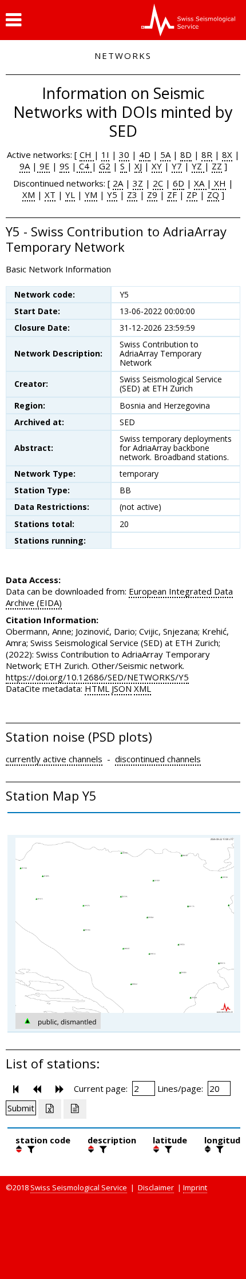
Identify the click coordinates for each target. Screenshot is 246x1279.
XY (157, 166)
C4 (84, 166)
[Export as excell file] (49, 1109)
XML (142, 688)
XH (219, 183)
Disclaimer (156, 1187)
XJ (138, 166)
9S (64, 166)
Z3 (132, 194)
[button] (13, 20)
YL (70, 194)
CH (87, 154)
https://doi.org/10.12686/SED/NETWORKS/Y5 (97, 677)
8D (186, 154)
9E (43, 166)
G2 (104, 166)
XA (200, 183)
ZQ (213, 194)
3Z (138, 183)
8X (227, 154)
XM (28, 194)
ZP (192, 194)
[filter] (30, 1149)
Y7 (177, 166)
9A (24, 166)
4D (144, 154)
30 (124, 154)
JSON (122, 688)
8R (206, 154)
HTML (97, 688)
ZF (172, 194)
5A (165, 154)
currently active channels (54, 759)
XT (50, 194)
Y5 (112, 194)
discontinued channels (158, 759)
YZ (198, 166)
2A (118, 183)
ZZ (217, 166)
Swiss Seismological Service (78, 1187)
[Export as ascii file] (75, 1109)
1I (105, 154)
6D (178, 183)
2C (158, 183)
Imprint (195, 1187)
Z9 (152, 194)
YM (91, 194)
